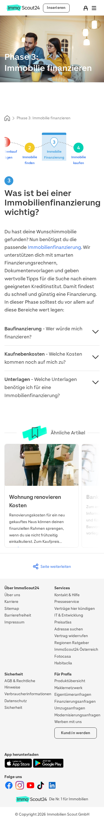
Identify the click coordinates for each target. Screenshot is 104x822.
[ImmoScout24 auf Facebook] (9, 788)
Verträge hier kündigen (74, 608)
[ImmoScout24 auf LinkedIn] (52, 788)
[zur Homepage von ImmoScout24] (23, 10)
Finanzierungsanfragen (75, 701)
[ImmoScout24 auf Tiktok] (42, 788)
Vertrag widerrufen (71, 635)
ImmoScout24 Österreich (76, 649)
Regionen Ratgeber (71, 642)
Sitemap (11, 608)
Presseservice (66, 601)
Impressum (14, 622)
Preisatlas (63, 622)
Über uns (12, 595)
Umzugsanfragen (69, 708)
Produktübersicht (69, 681)
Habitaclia (63, 663)
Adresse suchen (68, 629)
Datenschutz (15, 701)
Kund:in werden (75, 733)
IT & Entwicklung (68, 615)
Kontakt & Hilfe (67, 595)
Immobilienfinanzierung (54, 247)
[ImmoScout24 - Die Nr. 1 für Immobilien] (31, 799)
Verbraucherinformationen (27, 694)
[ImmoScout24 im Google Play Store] (48, 766)
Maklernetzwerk (68, 687)
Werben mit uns (68, 721)
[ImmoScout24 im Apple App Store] (18, 766)
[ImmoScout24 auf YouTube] (31, 788)
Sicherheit (13, 707)
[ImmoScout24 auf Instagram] (20, 788)
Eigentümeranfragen (72, 694)
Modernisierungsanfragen (77, 715)
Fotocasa (62, 656)
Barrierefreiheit (17, 615)
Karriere (11, 601)
